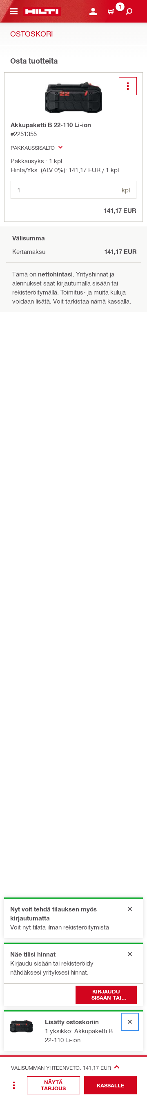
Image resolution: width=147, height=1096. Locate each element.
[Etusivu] (42, 11)
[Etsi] (129, 11)
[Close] (130, 909)
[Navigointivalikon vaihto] (14, 11)
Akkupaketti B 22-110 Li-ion (51, 124)
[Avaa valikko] (128, 86)
